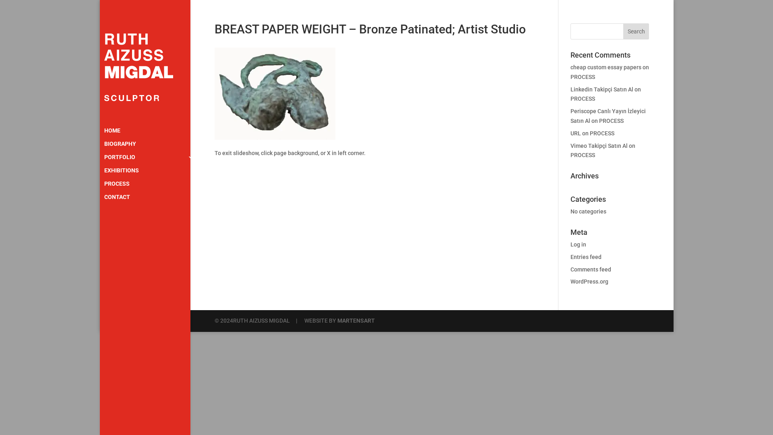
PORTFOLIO (119, 157)
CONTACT (117, 197)
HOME (112, 131)
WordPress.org (589, 281)
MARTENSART (356, 320)
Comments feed (590, 269)
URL (575, 133)
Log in (578, 244)
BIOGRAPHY (120, 144)
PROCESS (117, 184)
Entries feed (585, 257)
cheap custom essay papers (605, 67)
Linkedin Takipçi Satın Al (601, 89)
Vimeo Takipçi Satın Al (599, 146)
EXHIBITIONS (121, 171)
